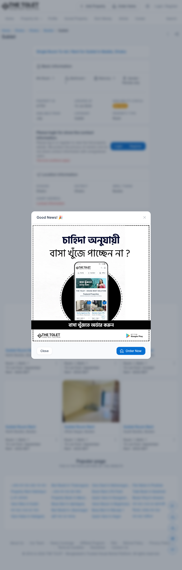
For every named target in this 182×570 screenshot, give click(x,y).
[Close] (144, 217)
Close (44, 351)
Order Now (134, 351)
